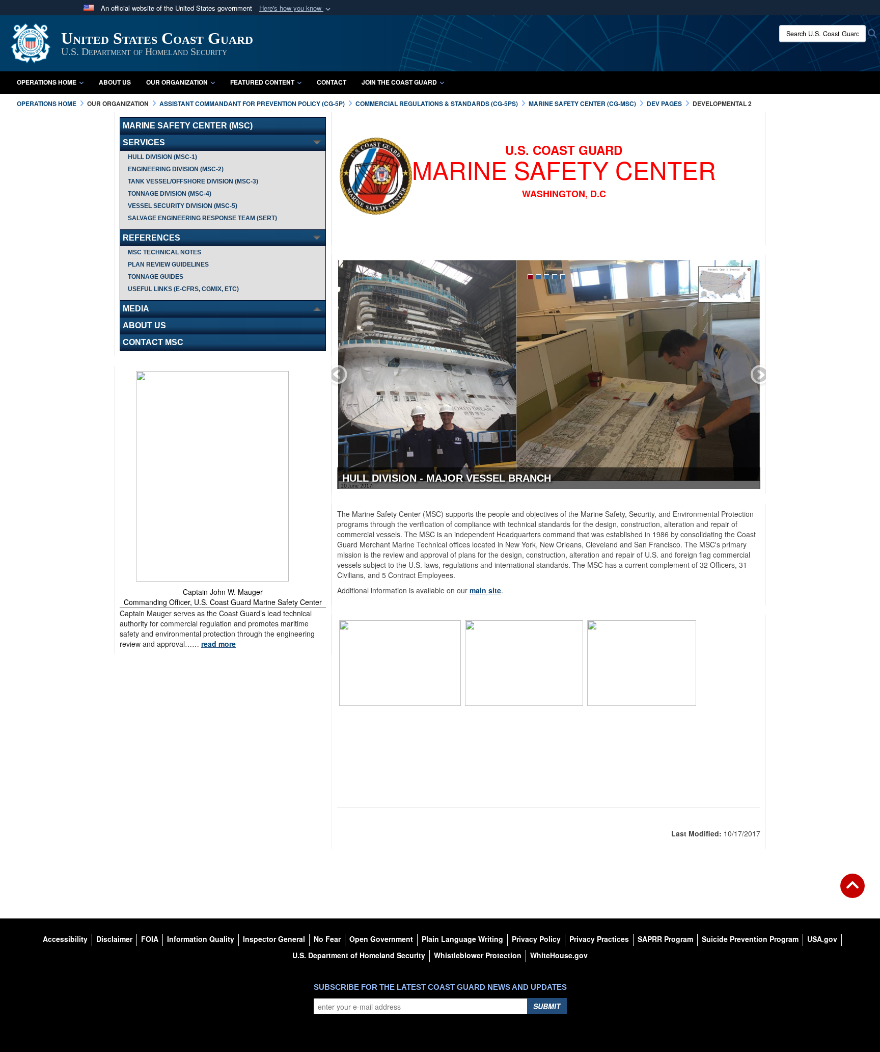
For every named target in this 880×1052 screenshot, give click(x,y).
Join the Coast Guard (399, 82)
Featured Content (262, 82)
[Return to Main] (852, 892)
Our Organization (177, 82)
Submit (547, 1006)
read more (218, 644)
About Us (115, 82)
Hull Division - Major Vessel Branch (446, 478)
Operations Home (46, 82)
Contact (331, 82)
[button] (296, 8)
